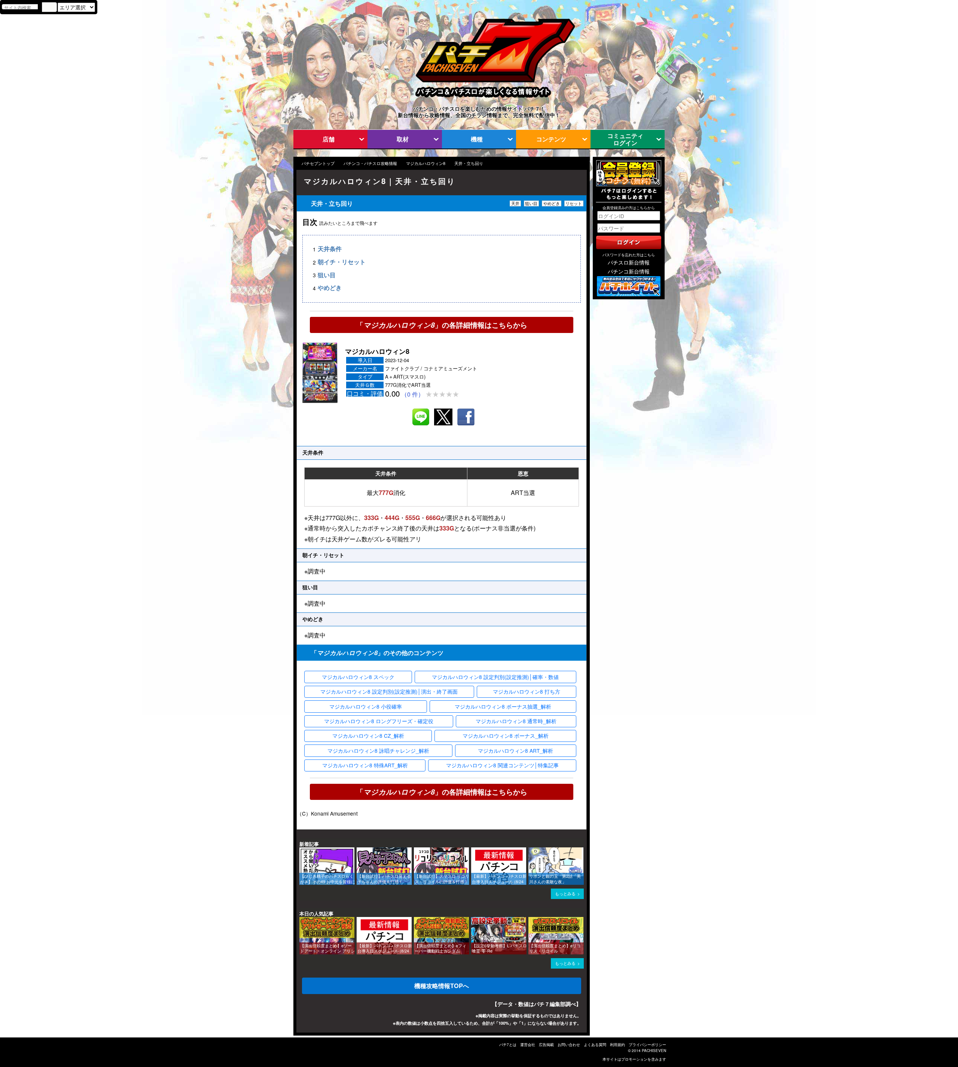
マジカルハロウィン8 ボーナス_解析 (506, 735)
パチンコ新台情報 (629, 271)
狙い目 (327, 274)
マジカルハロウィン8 (425, 163)
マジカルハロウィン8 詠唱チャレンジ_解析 (378, 750)
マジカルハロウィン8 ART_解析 (515, 750)
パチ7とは (507, 1044)
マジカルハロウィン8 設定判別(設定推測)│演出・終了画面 (389, 691)
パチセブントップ (318, 163)
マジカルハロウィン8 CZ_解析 (368, 735)
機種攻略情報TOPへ (441, 985)
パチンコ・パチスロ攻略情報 (370, 163)
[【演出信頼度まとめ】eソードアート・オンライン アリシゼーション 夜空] (302, 920)
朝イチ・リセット (342, 262)
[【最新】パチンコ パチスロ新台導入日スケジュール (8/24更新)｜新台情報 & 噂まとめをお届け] (473, 851)
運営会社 (527, 1044)
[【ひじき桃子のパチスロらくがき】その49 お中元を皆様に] (302, 851)
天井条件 (330, 249)
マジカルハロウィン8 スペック (358, 677)
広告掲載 (546, 1044)
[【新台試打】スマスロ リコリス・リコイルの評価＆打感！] (416, 851)
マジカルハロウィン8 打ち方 (526, 691)
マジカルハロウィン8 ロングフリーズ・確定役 (378, 721)
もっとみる (565, 893)
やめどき (330, 288)
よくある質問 (595, 1044)
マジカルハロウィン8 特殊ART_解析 (365, 765)
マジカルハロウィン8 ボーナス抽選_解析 (503, 706)
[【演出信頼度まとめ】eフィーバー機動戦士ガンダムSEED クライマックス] (416, 920)
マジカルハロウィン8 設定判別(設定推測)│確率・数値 (495, 677)
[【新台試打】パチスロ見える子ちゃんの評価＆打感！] (359, 851)
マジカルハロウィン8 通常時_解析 (516, 721)
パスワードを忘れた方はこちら (628, 254)
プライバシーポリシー (647, 1044)
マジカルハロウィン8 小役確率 (365, 706)
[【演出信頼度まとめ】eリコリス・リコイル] (531, 920)
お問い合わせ (569, 1044)
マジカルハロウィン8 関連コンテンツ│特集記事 (502, 765)
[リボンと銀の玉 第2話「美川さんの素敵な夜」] (531, 851)
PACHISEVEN (654, 1050)
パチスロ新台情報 (629, 262)
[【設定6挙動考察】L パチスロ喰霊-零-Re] (473, 920)
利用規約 (617, 1044)
